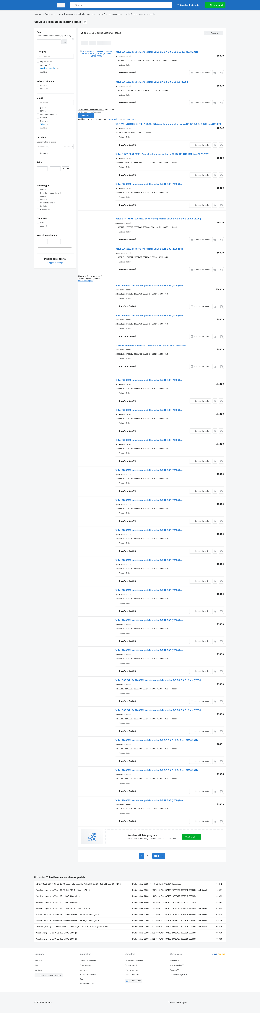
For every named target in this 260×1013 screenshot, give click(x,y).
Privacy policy (85, 965)
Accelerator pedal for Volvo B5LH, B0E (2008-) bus (57, 896)
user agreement (129, 119)
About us (38, 961)
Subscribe (86, 116)
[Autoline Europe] (44, 5)
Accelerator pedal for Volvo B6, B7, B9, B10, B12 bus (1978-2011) (64, 890)
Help (36, 965)
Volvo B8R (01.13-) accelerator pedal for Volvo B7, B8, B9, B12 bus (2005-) (68, 920)
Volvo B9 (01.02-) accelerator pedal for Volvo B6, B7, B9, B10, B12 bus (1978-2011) (72, 927)
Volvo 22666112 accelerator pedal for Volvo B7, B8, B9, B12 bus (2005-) (152, 82)
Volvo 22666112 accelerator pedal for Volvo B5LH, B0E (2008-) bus (149, 184)
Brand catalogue (87, 984)
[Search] (73, 5)
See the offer (191, 837)
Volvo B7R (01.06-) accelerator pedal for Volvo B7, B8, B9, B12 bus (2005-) (68, 914)
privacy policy (112, 119)
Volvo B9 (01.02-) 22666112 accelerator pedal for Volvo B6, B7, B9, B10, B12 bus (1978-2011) (162, 154)
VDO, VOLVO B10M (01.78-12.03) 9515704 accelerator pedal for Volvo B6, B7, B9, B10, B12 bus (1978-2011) (170, 124)
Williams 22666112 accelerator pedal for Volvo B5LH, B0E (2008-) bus (151, 345)
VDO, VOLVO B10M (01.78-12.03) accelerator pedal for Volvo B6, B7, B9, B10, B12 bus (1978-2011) (79, 884)
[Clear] (73, 39)
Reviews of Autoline (88, 974)
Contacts (38, 970)
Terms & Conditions (88, 961)
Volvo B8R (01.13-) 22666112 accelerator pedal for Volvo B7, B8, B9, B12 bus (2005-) (158, 680)
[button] (214, 72)
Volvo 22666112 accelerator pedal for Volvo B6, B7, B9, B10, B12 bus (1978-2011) (157, 52)
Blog (81, 979)
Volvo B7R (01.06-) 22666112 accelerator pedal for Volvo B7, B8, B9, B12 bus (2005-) (158, 219)
